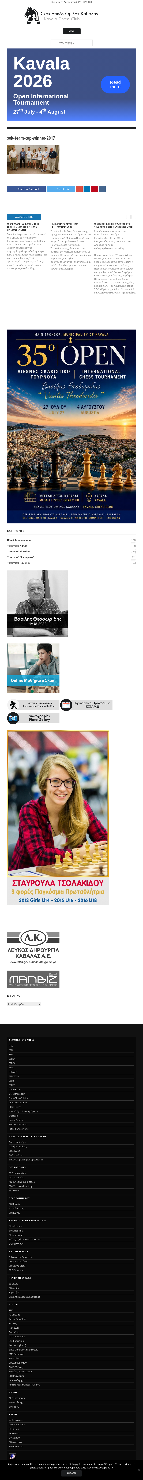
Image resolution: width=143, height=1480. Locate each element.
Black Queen (15, 1106)
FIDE (11, 1045)
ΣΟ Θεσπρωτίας (17, 1265)
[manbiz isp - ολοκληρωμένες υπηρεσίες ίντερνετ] (33, 987)
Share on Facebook (29, 189)
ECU (11, 1050)
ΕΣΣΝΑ (12, 1058)
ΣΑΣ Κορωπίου (16, 1340)
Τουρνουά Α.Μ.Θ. (17, 545)
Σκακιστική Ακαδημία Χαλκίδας (24, 1296)
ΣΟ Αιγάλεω (15, 1358)
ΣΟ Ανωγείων (15, 1442)
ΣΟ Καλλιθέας (16, 1367)
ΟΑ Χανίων (14, 1437)
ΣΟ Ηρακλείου (16, 1446)
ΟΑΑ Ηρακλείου (17, 1424)
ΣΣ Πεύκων (14, 1190)
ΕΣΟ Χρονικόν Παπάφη (20, 1186)
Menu (71, 31)
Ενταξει (71, 1473)
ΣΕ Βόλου (13, 1283)
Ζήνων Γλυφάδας (17, 1319)
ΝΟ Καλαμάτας (16, 1208)
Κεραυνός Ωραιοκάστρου (22, 1181)
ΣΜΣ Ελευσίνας (16, 1354)
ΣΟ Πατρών (14, 1204)
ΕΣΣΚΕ (12, 1085)
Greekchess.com (17, 1093)
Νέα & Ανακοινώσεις (19, 540)
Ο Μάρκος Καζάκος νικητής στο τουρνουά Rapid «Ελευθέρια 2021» (113, 225)
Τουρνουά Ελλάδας (18, 551)
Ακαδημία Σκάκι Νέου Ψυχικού (24, 1384)
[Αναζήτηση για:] (71, 43)
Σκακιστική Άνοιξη (18, 1345)
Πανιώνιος (14, 1327)
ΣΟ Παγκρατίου (17, 1375)
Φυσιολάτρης (16, 1380)
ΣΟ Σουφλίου (15, 1155)
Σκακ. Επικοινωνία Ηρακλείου (23, 1349)
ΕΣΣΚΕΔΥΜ (14, 1076)
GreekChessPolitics (18, 1098)
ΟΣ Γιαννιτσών (16, 1243)
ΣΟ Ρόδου (14, 1406)
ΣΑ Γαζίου (14, 1428)
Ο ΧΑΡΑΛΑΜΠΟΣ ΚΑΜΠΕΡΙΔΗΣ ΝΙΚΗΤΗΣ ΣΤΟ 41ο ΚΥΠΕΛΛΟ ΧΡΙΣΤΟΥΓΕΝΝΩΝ (23, 227)
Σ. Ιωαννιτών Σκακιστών (20, 1257)
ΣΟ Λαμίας (14, 1288)
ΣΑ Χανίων (14, 1433)
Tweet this (63, 189)
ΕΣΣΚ (11, 1067)
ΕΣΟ (11, 1054)
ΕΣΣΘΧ (12, 1063)
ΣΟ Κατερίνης (15, 1230)
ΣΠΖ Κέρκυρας (16, 1270)
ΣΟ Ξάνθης (14, 1150)
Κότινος (13, 1323)
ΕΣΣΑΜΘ (13, 1071)
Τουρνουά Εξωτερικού (20, 557)
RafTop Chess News (18, 1128)
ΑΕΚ (11, 1310)
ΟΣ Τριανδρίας (16, 1177)
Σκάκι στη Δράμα (17, 1142)
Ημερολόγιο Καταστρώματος (23, 1111)
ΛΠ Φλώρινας (15, 1226)
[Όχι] (138, 1470)
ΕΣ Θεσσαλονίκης (17, 1173)
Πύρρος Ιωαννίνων (18, 1261)
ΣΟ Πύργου (14, 1212)
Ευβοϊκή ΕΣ (14, 1292)
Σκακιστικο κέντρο (18, 1124)
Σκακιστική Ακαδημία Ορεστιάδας (26, 1159)
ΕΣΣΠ (11, 1080)
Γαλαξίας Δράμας (18, 1146)
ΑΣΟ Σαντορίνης (17, 1398)
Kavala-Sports (15, 1120)
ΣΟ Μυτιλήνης (16, 1402)
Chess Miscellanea (18, 1102)
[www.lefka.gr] (33, 963)
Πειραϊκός (14, 1332)
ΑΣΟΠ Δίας (14, 1314)
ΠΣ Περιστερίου (17, 1336)
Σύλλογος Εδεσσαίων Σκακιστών (25, 1239)
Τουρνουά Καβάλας (19, 562)
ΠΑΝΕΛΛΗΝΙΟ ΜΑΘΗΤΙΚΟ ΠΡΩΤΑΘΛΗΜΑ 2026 (64, 225)
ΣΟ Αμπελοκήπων (18, 1362)
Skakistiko (13, 1115)
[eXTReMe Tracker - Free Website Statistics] (12, 1458)
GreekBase (14, 1089)
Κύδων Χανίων (16, 1420)
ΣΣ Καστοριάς (16, 1235)
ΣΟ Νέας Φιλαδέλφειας (20, 1371)
